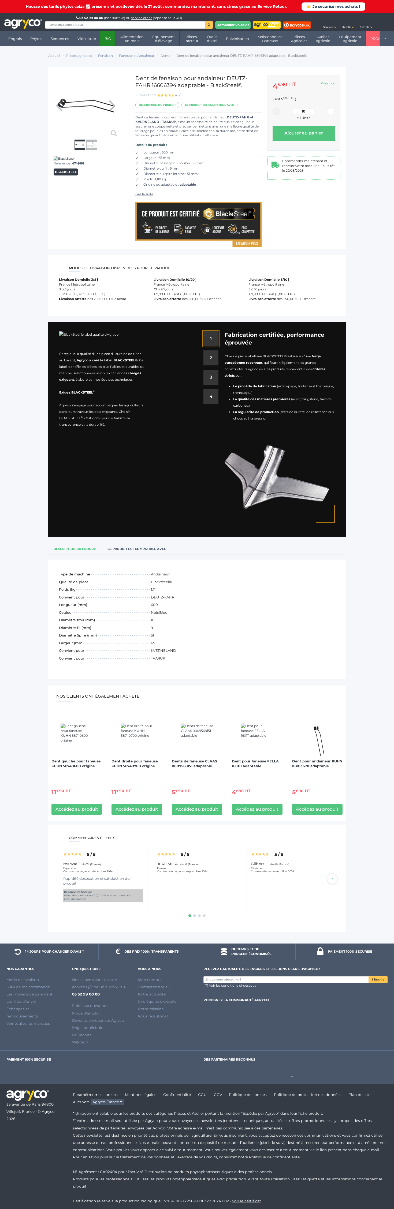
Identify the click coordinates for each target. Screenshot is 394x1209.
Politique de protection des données (307, 1094)
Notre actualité (152, 994)
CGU (202, 1094)
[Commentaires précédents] (61, 878)
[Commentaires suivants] (332, 878)
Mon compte (150, 980)
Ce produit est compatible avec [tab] (136, 549)
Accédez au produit (76, 809)
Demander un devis (233, 25)
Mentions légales (140, 1094)
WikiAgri (80, 1042)
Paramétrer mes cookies (95, 1094)
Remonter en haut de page (380, 1185)
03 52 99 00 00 (91, 18)
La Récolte (82, 1035)
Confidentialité (177, 1094)
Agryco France (105, 1102)
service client (141, 18)
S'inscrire (378, 979)
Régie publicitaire (88, 1027)
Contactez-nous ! (153, 987)
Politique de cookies (248, 1094)
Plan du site (359, 1094)
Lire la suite (144, 194)
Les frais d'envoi (21, 1001)
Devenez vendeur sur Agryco (98, 1020)
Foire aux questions (90, 1006)
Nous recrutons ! (153, 1016)
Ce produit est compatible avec (209, 104)
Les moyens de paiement (29, 994)
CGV (218, 1094)
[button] (330, 22)
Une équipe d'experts (157, 1001)
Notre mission (151, 1009)
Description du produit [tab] (75, 549)
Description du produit (157, 104)
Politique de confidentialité (274, 1157)
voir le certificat (246, 1201)
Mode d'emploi (86, 1013)
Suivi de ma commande (28, 987)
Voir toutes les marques (28, 1023)
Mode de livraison (22, 980)
